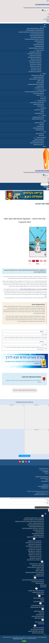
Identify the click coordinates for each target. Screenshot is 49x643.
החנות (47, 479)
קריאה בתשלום (43, 97)
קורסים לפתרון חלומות (40, 129)
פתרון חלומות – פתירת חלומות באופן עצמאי (36, 84)
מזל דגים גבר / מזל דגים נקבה (35, 66)
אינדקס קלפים (43, 98)
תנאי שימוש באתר (44, 487)
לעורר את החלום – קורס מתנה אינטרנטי (36, 79)
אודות (45, 620)
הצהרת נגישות (45, 484)
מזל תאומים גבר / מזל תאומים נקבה (34, 57)
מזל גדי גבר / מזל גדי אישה (36, 68)
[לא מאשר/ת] (47, 638)
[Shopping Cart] (48, 182)
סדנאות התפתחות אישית (39, 46)
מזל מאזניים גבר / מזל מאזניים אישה (34, 53)
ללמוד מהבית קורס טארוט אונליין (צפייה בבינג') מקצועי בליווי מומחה (31, 32)
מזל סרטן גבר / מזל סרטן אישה (35, 51)
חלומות (44, 562)
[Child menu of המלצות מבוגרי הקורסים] (34, 137)
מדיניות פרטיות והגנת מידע (43, 486)
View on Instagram (25, 455)
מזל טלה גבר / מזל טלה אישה (35, 64)
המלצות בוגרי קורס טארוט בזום (38, 141)
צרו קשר (44, 146)
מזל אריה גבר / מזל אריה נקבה (35, 55)
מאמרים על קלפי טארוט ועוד (38, 44)
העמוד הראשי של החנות (39, 122)
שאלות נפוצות (41, 135)
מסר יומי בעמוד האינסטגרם (39, 104)
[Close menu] (48, 510)
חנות (45, 10)
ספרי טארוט (42, 124)
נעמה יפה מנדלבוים (40, 493)
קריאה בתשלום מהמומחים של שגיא (37, 37)
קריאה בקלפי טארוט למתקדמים (38, 118)
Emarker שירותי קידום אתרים (39, 494)
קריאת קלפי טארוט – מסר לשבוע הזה (37, 102)
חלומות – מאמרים (40, 80)
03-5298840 (46, 19)
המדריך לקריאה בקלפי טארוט (38, 117)
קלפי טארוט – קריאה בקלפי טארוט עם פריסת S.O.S (34, 39)
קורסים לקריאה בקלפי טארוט (38, 128)
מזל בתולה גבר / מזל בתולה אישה (34, 71)
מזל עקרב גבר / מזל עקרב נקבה (35, 60)
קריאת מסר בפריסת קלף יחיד (38, 93)
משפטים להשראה (40, 106)
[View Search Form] (47, 21)
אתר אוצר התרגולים (44, 478)
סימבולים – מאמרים (40, 82)
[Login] (24, 14)
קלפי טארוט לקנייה (40, 126)
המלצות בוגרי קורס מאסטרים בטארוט (37, 142)
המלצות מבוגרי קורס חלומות (38, 77)
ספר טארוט (44, 603)
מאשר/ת (24, 641)
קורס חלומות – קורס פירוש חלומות (37, 75)
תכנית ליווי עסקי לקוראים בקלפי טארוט (37, 35)
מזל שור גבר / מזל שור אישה (36, 69)
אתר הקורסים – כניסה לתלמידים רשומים (36, 48)
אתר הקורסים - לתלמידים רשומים (42, 476)
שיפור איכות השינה (40, 86)
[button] (37, 417)
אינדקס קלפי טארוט (40, 42)
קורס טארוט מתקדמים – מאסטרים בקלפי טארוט (35, 30)
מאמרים (42, 111)
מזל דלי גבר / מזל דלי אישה (36, 59)
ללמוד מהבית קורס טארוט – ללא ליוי (37, 33)
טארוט (45, 516)
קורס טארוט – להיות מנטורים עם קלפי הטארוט (35, 28)
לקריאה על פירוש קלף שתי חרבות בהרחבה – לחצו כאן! (24, 390)
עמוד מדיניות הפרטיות (18, 638)
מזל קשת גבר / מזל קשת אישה (35, 62)
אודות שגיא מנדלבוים (40, 133)
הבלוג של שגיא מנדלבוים (39, 109)
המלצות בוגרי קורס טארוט (39, 41)
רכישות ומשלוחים (44, 481)
